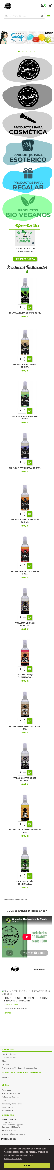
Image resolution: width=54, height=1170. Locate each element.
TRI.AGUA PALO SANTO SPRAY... (25, 365)
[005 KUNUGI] (39, 969)
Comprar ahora (25, 259)
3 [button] (27, 52)
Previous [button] (6, 37)
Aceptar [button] (27, 1165)
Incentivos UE (7, 1111)
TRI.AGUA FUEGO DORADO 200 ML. (25, 831)
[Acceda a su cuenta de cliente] (42, 5)
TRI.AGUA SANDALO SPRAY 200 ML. (25, 520)
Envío (4, 1100)
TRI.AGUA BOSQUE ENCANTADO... (25, 675)
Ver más (7, 1013)
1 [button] (19, 52)
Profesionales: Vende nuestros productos (19, 1068)
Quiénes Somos (9, 1057)
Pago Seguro (7, 1107)
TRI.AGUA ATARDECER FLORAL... (25, 779)
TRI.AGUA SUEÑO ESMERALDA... (25, 882)
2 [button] (23, 52)
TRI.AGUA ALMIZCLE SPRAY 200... (25, 572)
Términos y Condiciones (12, 1104)
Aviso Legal (7, 1090)
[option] (27, 37)
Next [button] (49, 37)
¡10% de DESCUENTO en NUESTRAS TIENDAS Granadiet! (26, 999)
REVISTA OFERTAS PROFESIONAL (25, 249)
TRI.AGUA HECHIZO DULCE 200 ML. (25, 727)
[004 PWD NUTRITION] (14, 969)
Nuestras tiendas (9, 1054)
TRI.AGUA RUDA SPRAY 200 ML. (25, 313)
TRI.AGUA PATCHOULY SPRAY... (25, 468)
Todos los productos (16, 899)
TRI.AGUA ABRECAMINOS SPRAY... (25, 417)
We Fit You (6, 1077)
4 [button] (31, 52)
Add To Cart (29, 307)
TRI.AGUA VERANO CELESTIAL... (25, 624)
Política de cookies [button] (13, 1158)
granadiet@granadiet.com (13, 1134)
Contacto (6, 1064)
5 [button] (35, 52)
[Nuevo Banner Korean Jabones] (27, 37)
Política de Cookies (10, 1097)
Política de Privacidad (11, 1093)
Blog (4, 1061)
